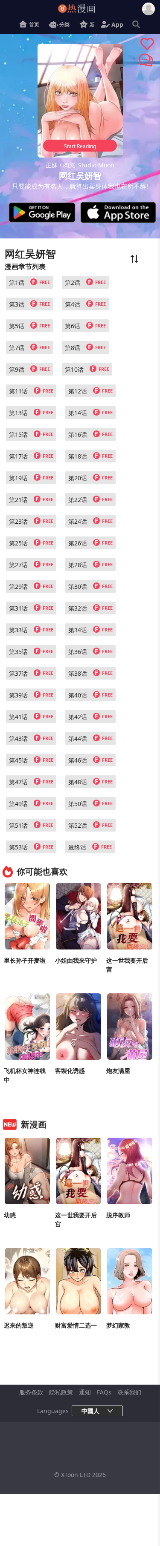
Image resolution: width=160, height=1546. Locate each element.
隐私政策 (61, 1392)
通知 (85, 1392)
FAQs (104, 1392)
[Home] (83, 8)
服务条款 (31, 1392)
